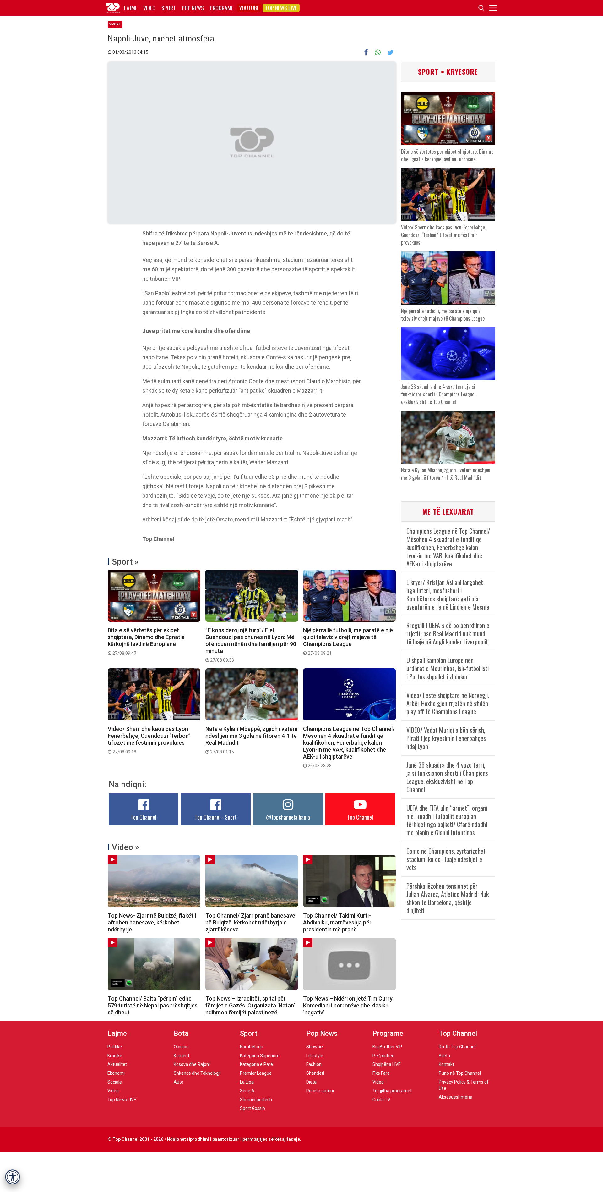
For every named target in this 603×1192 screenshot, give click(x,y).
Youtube (249, 8)
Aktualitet (117, 1064)
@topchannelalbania (288, 817)
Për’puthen (383, 1055)
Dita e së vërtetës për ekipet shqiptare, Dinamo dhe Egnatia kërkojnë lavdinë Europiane (146, 641)
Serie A (247, 1090)
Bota (181, 1033)
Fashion (314, 1064)
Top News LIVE (281, 8)
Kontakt (446, 1064)
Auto (178, 1081)
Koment (181, 1055)
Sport (168, 8)
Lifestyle (314, 1055)
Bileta (444, 1055)
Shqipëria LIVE (386, 1064)
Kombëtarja (251, 1046)
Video (149, 8)
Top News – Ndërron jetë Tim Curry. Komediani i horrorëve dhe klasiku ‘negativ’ (348, 1005)
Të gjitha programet (392, 1090)
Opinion (181, 1046)
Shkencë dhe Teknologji (197, 1073)
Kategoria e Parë (256, 1064)
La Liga (247, 1081)
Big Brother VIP (387, 1046)
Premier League (256, 1073)
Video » (125, 847)
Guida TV (381, 1099)
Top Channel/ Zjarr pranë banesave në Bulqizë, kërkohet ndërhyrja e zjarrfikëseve (250, 922)
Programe (221, 8)
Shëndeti (315, 1073)
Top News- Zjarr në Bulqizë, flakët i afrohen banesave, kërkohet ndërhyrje (152, 922)
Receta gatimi (320, 1090)
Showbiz (314, 1046)
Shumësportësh (256, 1099)
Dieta (311, 1081)
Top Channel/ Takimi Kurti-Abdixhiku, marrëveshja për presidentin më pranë (337, 922)
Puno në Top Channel (460, 1073)
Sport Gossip (252, 1108)
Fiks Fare (381, 1073)
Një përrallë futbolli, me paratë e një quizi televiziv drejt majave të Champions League (348, 641)
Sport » (125, 561)
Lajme (130, 8)
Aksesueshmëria (455, 1097)
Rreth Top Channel (457, 1046)
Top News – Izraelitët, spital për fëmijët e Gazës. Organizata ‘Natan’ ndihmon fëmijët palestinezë (250, 1005)
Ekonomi (116, 1073)
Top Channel (143, 817)
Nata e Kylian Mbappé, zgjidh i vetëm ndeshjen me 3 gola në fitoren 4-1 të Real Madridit (251, 740)
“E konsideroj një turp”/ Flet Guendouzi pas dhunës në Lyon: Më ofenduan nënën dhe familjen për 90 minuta (250, 645)
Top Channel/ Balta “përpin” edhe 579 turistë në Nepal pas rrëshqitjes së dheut (153, 1005)
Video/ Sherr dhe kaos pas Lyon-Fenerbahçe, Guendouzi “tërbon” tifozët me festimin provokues (149, 740)
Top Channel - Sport (216, 817)
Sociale (114, 1081)
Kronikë (114, 1055)
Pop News (193, 8)
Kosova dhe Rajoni (192, 1064)
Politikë (114, 1046)
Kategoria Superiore (260, 1055)
